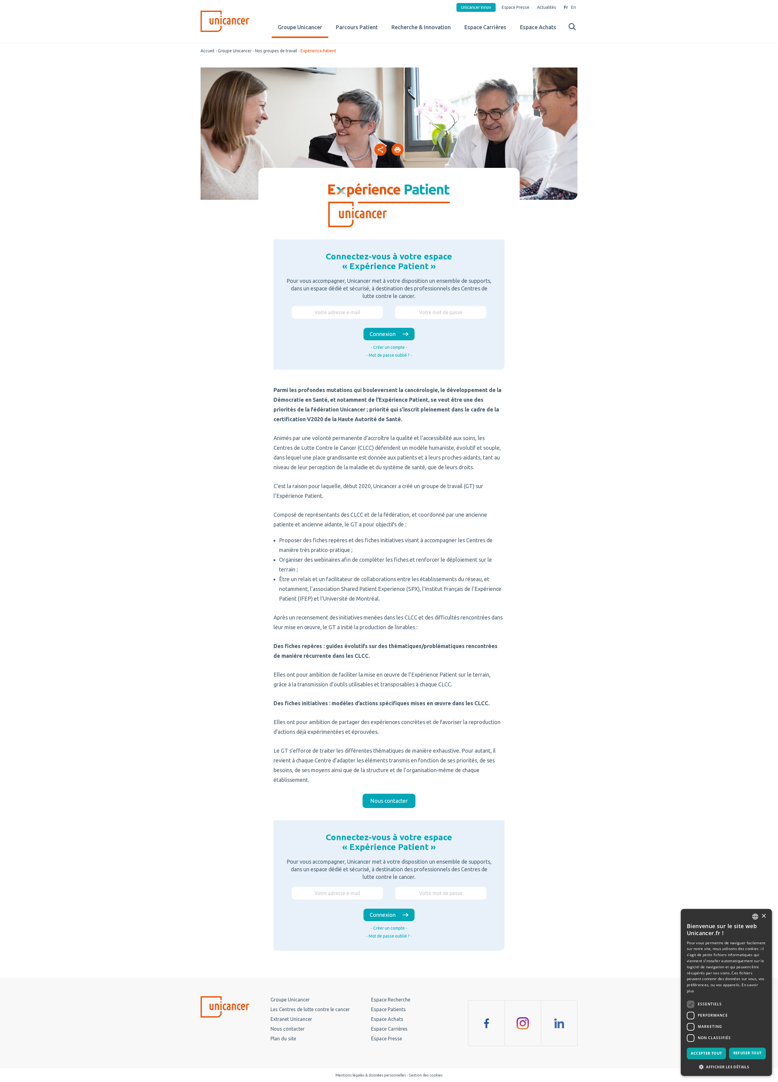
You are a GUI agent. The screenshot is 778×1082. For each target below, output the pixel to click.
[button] (726, 1066)
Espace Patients (388, 1009)
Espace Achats (538, 27)
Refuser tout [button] (747, 1053)
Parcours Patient (357, 27)
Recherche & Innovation (421, 27)
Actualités (546, 7)
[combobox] (755, 917)
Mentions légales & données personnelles (371, 1075)
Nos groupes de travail (276, 50)
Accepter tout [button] (706, 1053)
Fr (566, 7)
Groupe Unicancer (300, 27)
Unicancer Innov (476, 7)
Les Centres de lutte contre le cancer (310, 1009)
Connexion (383, 334)
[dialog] (726, 992)
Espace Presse (515, 7)
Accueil (208, 50)
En (573, 7)
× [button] (763, 916)
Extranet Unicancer (291, 1019)
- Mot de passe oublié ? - (389, 355)
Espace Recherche (390, 999)
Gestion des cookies (425, 1075)
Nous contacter (287, 1029)
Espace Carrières (485, 27)
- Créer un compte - (389, 347)
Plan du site (283, 1038)
